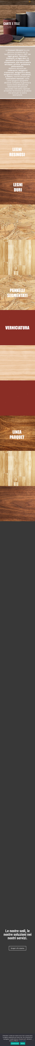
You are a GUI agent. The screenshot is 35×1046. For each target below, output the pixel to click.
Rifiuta (22, 1043)
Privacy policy (22, 1040)
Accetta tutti (14, 1043)
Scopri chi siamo (17, 948)
